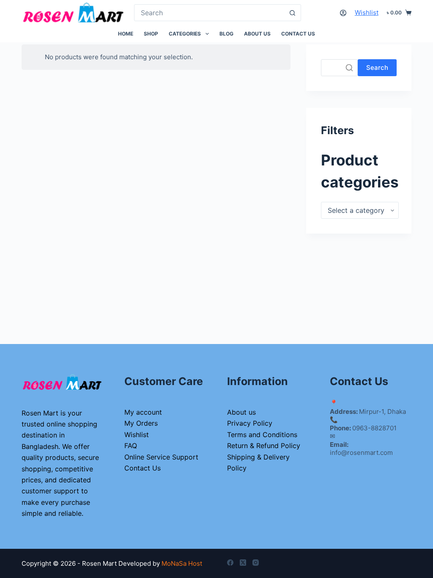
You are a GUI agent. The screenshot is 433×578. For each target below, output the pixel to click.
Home (125, 33)
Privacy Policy (249, 423)
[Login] (343, 13)
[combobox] (209, 12)
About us (257, 33)
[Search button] (293, 13)
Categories (185, 33)
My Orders (141, 423)
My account (143, 412)
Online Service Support (161, 457)
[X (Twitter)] (243, 562)
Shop (151, 33)
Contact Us (298, 33)
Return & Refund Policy (263, 445)
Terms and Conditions (262, 434)
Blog (226, 33)
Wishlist (366, 12)
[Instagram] (255, 562)
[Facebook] (230, 562)
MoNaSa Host (182, 563)
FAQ (130, 445)
